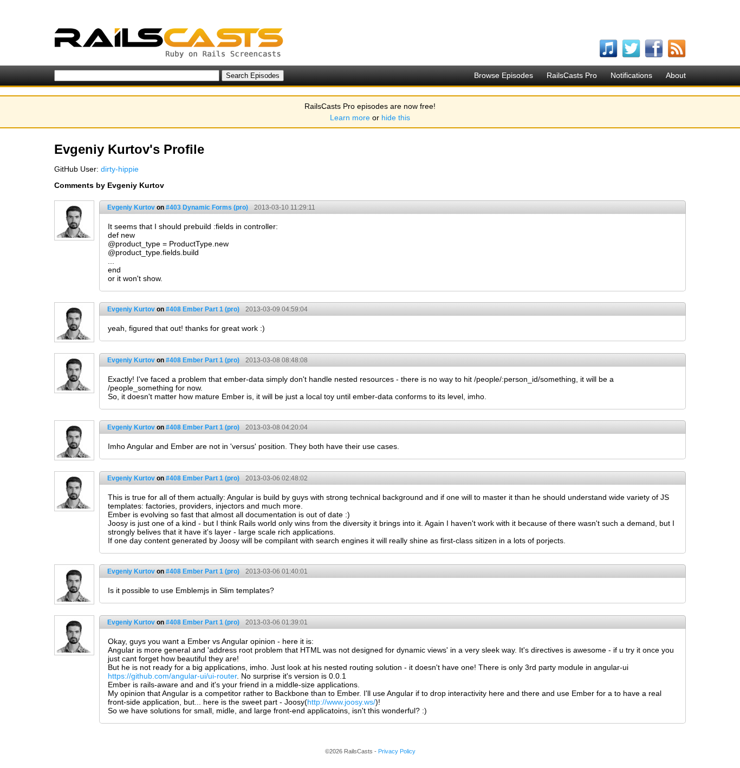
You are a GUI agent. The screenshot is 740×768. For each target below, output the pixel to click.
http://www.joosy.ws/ (341, 702)
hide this (395, 117)
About (676, 75)
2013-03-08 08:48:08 (276, 360)
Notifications (631, 75)
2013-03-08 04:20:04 (276, 427)
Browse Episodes (503, 75)
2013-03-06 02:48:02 (276, 478)
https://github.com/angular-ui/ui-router (172, 676)
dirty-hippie (120, 169)
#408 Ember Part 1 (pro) (202, 309)
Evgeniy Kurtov (131, 207)
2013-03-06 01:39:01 (276, 622)
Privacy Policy (397, 751)
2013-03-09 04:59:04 (276, 309)
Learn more (350, 117)
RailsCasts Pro (572, 75)
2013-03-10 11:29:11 (284, 207)
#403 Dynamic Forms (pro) (207, 207)
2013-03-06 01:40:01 (276, 571)
